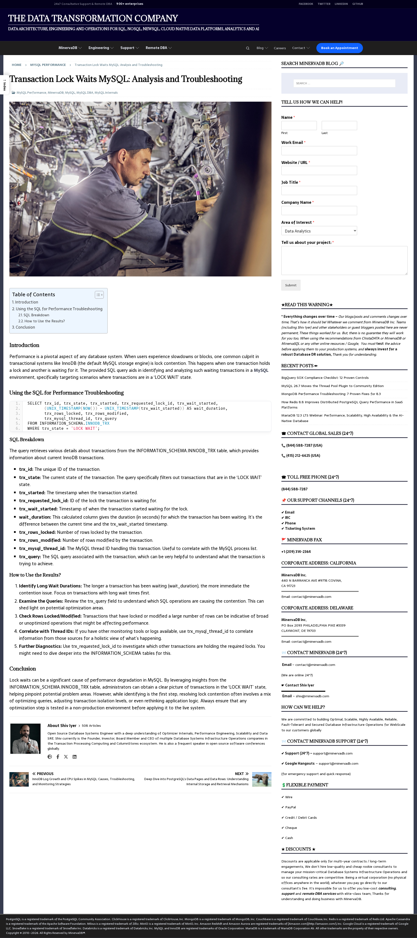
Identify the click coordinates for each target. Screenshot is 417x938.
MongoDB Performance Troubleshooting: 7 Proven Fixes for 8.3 (331, 393)
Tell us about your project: (307, 242)
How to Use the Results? (44, 321)
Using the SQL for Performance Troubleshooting (59, 309)
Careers (280, 48)
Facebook (306, 4)
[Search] (247, 48)
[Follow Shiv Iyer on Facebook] (56, 757)
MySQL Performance (31, 92)
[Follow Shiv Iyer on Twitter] (64, 757)
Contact (298, 47)
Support (127, 47)
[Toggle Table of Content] (97, 295)
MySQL (70, 92)
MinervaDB (68, 47)
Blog (260, 47)
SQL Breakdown (36, 315)
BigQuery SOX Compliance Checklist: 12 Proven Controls (325, 377)
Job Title (290, 182)
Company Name (297, 202)
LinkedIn (341, 4)
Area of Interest (297, 222)
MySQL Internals (106, 92)
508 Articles (91, 725)
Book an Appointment (339, 48)
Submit (291, 285)
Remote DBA (156, 47)
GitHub (357, 4)
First (284, 133)
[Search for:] (344, 83)
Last (325, 133)
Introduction (26, 302)
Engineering (99, 47)
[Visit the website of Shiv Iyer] (50, 757)
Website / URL (295, 162)
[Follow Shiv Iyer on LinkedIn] (72, 757)
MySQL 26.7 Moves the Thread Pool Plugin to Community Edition (332, 385)
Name (288, 117)
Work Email (293, 142)
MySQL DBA (84, 92)
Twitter (324, 4)
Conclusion (25, 327)
